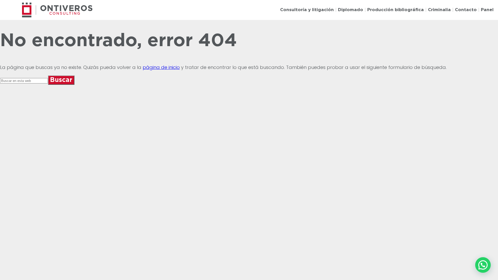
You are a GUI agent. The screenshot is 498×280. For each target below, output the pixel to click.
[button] (483, 265)
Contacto (466, 10)
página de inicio (161, 67)
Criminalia (439, 10)
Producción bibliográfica (395, 10)
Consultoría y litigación (307, 10)
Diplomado (350, 10)
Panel (487, 10)
